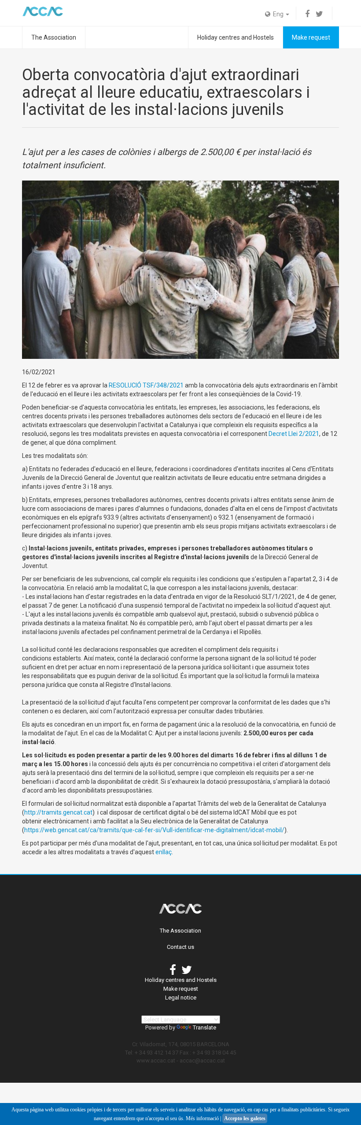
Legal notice (180, 997)
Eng (277, 14)
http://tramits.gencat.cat (58, 812)
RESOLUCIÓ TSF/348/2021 (146, 385)
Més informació (202, 1118)
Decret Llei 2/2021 (294, 433)
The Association (53, 37)
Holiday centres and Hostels (235, 37)
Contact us (180, 947)
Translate (204, 1027)
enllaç (163, 852)
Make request (311, 37)
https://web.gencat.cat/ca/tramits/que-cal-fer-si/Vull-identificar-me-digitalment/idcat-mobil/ (154, 830)
